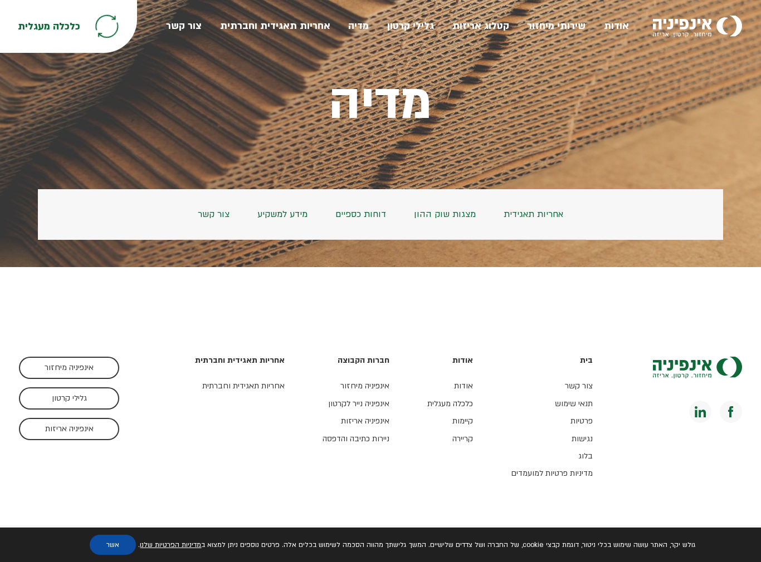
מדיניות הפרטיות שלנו (170, 544)
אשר (112, 544)
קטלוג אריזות (480, 25)
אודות (616, 25)
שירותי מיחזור (556, 25)
